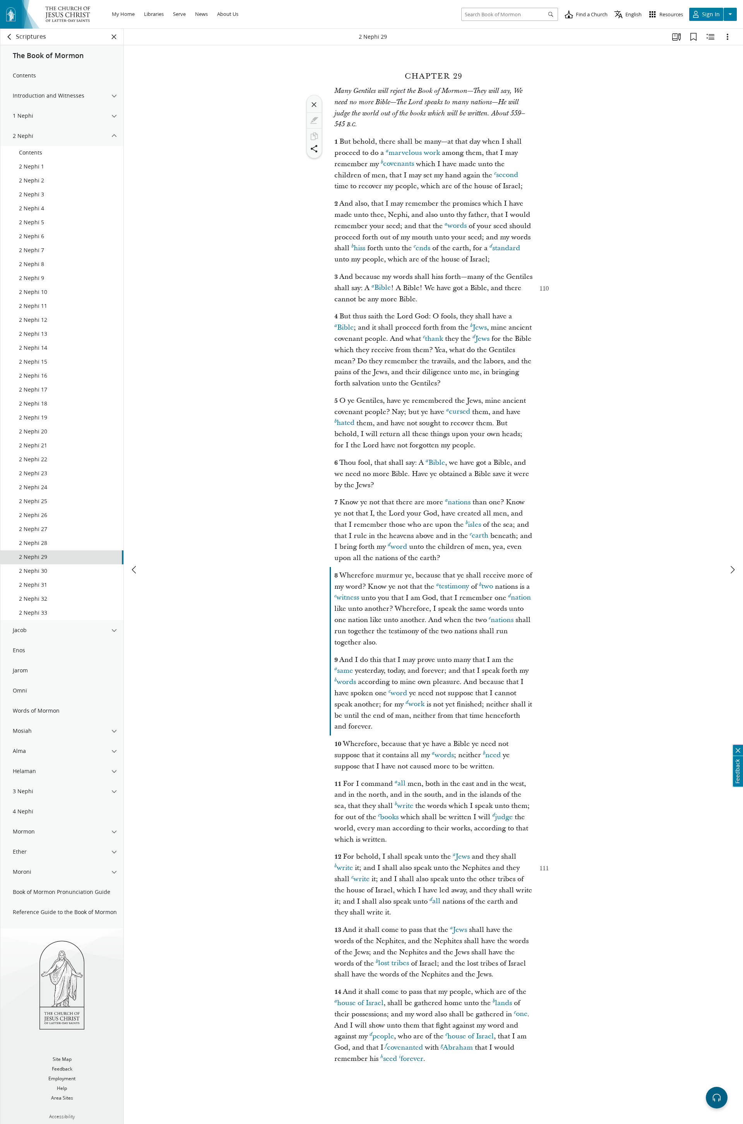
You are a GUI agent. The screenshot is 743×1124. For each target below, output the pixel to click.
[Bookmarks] (693, 36)
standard (506, 248)
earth (480, 536)
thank (434, 339)
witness (347, 598)
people (383, 1036)
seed (390, 1059)
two (487, 586)
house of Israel (360, 1003)
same (345, 670)
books (389, 817)
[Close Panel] (114, 37)
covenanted (405, 1047)
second (507, 175)
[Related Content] (710, 36)
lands (503, 1003)
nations (459, 502)
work (416, 704)
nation (521, 598)
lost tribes (393, 963)
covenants (398, 164)
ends (423, 248)
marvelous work (414, 153)
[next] (732, 569)
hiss (359, 248)
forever (412, 1059)
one (521, 1014)
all (401, 784)
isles (474, 524)
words (457, 226)
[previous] (134, 569)
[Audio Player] (717, 1098)
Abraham (458, 1047)
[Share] (314, 149)
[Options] (727, 36)
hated (345, 423)
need (493, 755)
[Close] (314, 104)
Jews (480, 327)
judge (504, 817)
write (405, 806)
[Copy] (314, 136)
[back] (9, 37)
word (398, 547)
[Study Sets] (676, 36)
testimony (454, 586)
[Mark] (314, 120)
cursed (459, 412)
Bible (382, 288)
